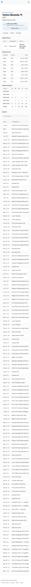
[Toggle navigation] (28, 2)
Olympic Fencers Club (8, 20)
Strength (18, 33)
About (21, 582)
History (12, 33)
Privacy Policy (5, 582)
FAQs (17, 582)
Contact (12, 582)
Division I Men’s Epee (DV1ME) (22, 46)
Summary (5, 33)
